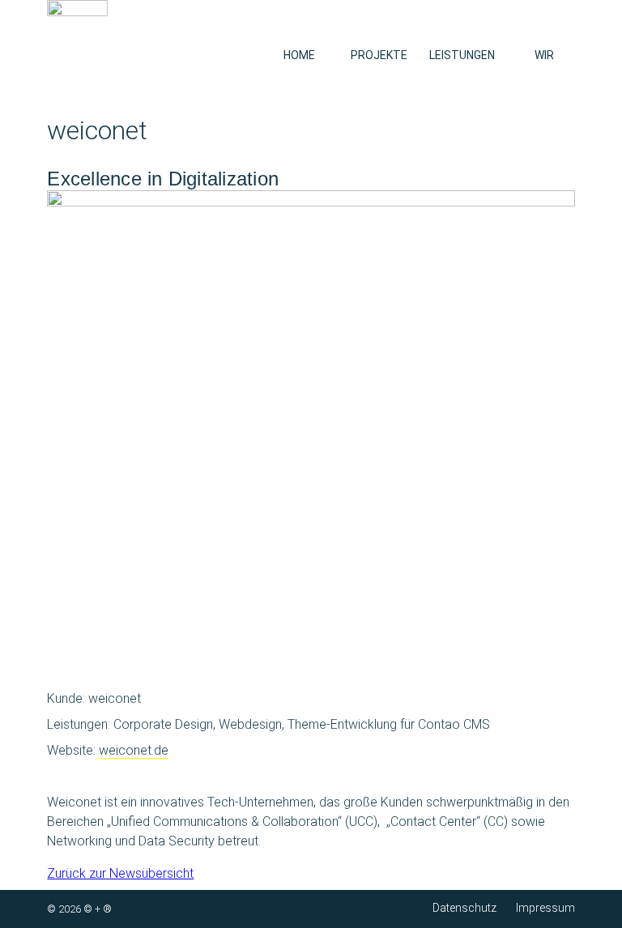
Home (299, 55)
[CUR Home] (77, 34)
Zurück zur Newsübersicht (120, 873)
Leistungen (462, 55)
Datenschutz (464, 907)
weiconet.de (133, 750)
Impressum (545, 907)
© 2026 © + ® (79, 909)
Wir (544, 55)
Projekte (379, 55)
